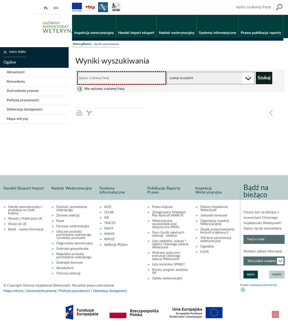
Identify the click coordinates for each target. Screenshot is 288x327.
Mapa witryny (17, 119)
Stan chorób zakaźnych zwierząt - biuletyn (168, 234)
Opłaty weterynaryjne (167, 278)
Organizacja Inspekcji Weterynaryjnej (214, 222)
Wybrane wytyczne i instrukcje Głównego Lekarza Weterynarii (166, 256)
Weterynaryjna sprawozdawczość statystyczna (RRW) (165, 224)
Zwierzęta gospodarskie (72, 248)
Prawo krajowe (162, 207)
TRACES (110, 223)
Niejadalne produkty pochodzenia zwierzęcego (73, 256)
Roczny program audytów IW (170, 271)
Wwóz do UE (17, 224)
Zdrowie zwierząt (68, 215)
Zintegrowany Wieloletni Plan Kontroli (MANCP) (169, 214)
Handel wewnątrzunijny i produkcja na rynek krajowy (25, 210)
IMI (106, 217)
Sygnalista (207, 246)
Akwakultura (65, 268)
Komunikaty (16, 81)
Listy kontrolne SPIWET (168, 264)
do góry (275, 314)
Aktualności (16, 72)
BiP (90, 7)
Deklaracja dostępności (25, 109)
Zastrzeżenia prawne (22, 91)
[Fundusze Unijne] (77, 7)
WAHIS (109, 234)
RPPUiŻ (109, 239)
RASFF (109, 228)
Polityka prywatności (23, 100)
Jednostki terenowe (213, 215)
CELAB (109, 212)
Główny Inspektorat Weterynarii (214, 208)
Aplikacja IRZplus (116, 244)
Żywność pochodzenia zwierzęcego (71, 208)
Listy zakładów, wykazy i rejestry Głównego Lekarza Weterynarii (170, 244)
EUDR (204, 252)
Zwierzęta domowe (69, 262)
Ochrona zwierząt (68, 273)
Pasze (60, 221)
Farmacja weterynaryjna (72, 226)
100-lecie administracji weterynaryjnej (215, 239)
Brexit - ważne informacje (25, 229)
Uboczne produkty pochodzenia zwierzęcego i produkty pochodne (73, 235)
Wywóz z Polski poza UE (25, 218)
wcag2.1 (116, 7)
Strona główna (81, 44)
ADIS (107, 207)
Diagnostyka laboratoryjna (74, 243)
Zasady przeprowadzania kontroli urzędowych (217, 231)
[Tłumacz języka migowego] (103, 7)
